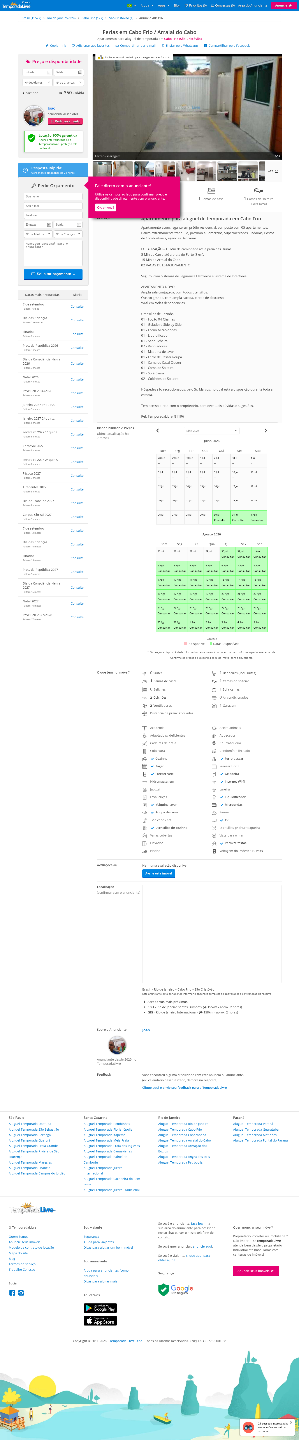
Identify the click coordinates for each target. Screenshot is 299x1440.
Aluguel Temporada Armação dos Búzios (182, 1148)
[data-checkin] (38, 72)
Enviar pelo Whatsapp (182, 45)
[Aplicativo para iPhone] (100, 1324)
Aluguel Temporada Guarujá (29, 1140)
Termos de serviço (22, 1264)
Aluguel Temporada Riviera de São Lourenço (34, 1154)
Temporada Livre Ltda (125, 1341)
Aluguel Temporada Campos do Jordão (37, 1173)
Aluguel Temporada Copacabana (182, 1135)
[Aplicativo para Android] (100, 1312)
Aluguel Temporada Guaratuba (256, 1129)
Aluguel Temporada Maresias (30, 1162)
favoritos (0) (198, 5)
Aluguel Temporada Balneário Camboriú (105, 1159)
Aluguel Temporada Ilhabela (29, 1168)
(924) (61, 18)
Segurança (91, 1236)
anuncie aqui (202, 1246)
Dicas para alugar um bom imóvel (108, 1247)
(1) (121, 18)
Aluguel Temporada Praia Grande (33, 1146)
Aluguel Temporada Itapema (104, 1135)
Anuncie (281, 5)
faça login (198, 1223)
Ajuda (145, 5)
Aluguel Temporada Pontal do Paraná (260, 1140)
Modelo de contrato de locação (31, 1247)
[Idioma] (132, 5)
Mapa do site (18, 1253)
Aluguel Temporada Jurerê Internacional (103, 1170)
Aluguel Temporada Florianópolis (108, 1129)
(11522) (31, 18)
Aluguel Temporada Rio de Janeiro (183, 1124)
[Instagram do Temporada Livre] (22, 1294)
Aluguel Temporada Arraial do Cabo (184, 1140)
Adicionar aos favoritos (92, 45)
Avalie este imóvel (158, 873)
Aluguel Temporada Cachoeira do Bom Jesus (112, 1181)
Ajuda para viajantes (99, 1242)
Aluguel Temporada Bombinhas (107, 1124)
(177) (92, 18)
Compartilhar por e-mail (137, 45)
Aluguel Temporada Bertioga (30, 1135)
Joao (51, 108)
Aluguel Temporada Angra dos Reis (184, 1157)
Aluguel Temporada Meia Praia (106, 1140)
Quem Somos (18, 1236)
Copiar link (57, 45)
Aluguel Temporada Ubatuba (30, 1124)
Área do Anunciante (252, 5)
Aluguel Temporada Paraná (253, 1124)
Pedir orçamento (67, 121)
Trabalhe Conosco (22, 1269)
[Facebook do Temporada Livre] (13, 1294)
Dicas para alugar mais (100, 1281)
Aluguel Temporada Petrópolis (180, 1162)
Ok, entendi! (105, 207)
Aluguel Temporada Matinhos (255, 1135)
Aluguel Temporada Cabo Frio (180, 1129)
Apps (162, 5)
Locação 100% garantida (58, 135)
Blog (177, 5)
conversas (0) (225, 5)
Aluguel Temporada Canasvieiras (108, 1151)
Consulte (77, 306)
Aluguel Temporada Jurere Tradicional (112, 1190)
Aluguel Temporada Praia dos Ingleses (112, 1146)
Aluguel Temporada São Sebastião (34, 1129)
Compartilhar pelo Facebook (229, 45)
